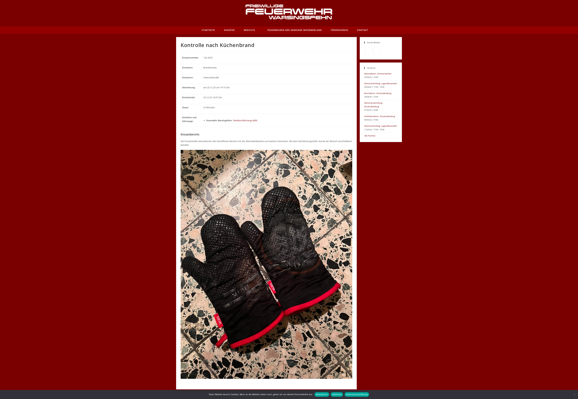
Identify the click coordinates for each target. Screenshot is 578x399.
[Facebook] (368, 51)
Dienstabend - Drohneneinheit (377, 73)
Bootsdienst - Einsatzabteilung (377, 93)
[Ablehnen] (574, 394)
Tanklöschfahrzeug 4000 (245, 120)
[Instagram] (377, 51)
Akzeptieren (322, 394)
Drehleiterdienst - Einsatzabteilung (379, 116)
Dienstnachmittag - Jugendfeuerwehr (380, 83)
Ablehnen (337, 394)
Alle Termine (369, 135)
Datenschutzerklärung (357, 394)
